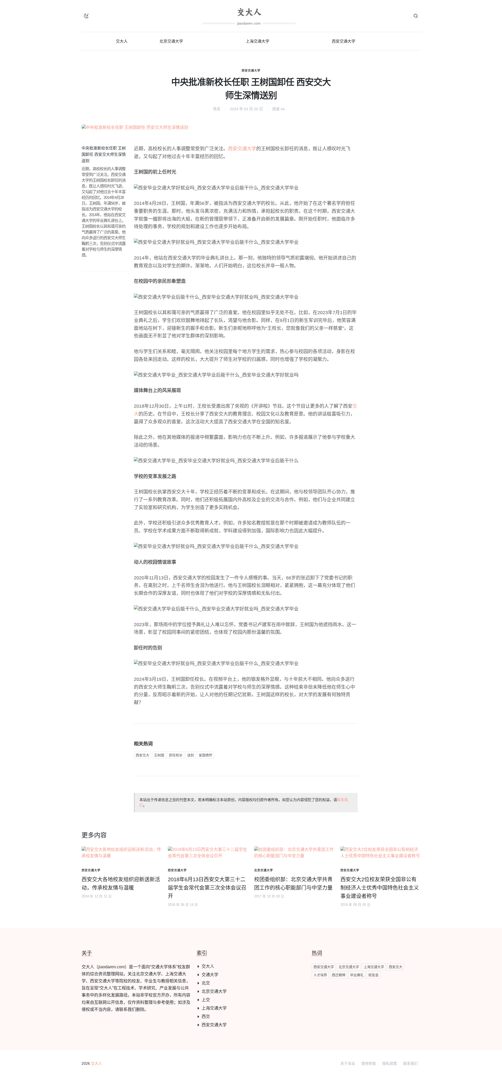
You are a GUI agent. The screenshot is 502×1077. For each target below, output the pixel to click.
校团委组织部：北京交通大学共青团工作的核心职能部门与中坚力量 (293, 884)
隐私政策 (389, 1063)
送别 (190, 755)
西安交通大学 (251, 70)
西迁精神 (338, 975)
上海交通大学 (214, 1008)
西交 (206, 1016)
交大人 (208, 966)
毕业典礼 (357, 975)
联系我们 (410, 1063)
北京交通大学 (214, 991)
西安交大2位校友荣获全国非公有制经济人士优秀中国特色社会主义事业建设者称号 (379, 888)
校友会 (373, 975)
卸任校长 (175, 755)
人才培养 (320, 975)
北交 (206, 983)
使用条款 (368, 1063)
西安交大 (142, 755)
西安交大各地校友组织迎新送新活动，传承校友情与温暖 (121, 884)
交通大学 (210, 974)
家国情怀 (205, 755)
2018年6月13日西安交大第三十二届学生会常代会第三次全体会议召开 (207, 888)
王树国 (159, 755)
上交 (206, 1000)
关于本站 (347, 1063)
